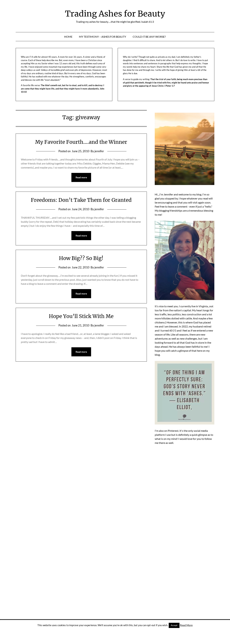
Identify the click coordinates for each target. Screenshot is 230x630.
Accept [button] (174, 625)
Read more (81, 177)
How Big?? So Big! (81, 258)
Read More (186, 625)
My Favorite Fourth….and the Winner (81, 142)
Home (68, 36)
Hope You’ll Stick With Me (81, 316)
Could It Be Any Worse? (149, 36)
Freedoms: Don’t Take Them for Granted (81, 200)
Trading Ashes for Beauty (115, 14)
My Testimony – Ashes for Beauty (102, 36)
